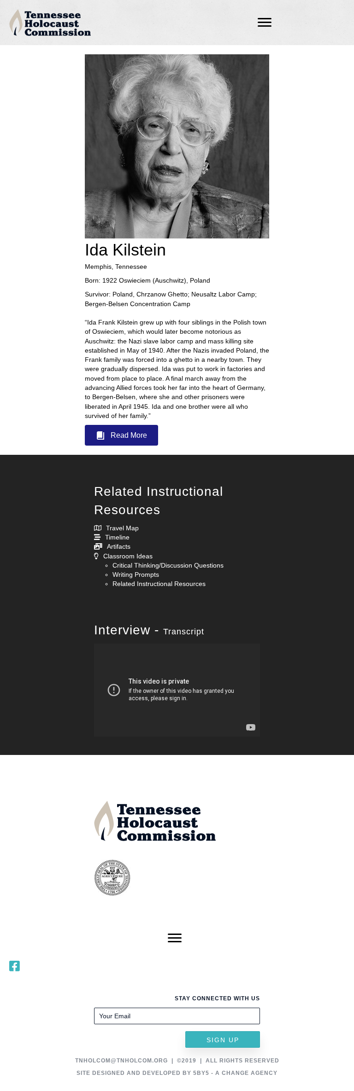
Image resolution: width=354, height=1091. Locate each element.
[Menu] (264, 22)
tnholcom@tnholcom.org (121, 1060)
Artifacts (118, 546)
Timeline (117, 537)
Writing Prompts (135, 574)
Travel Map (122, 528)
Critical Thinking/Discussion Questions (168, 565)
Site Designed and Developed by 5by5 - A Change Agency (177, 1073)
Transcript (183, 631)
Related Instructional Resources (159, 583)
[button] (121, 435)
